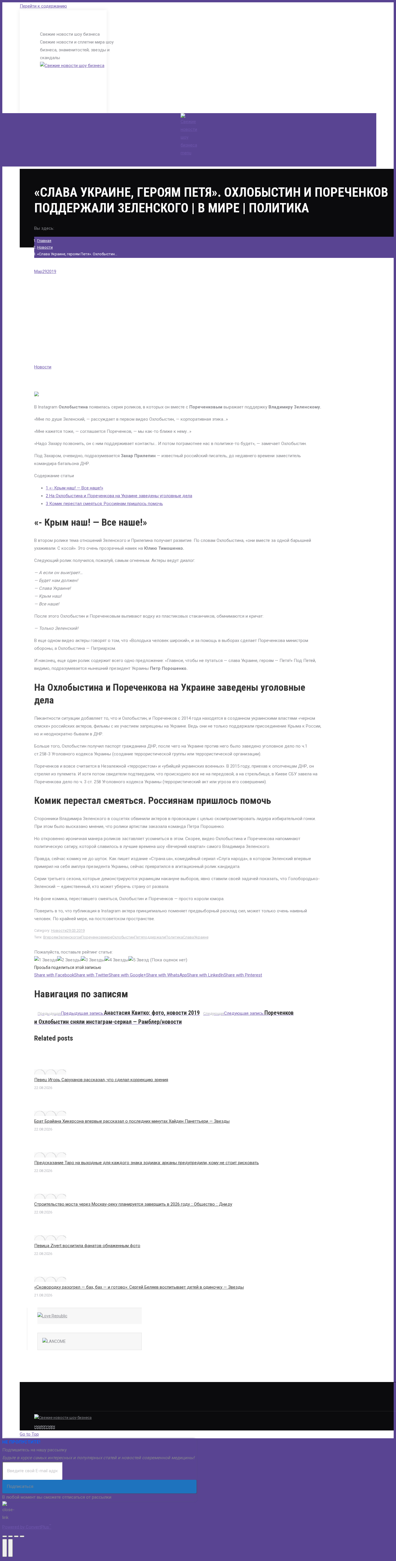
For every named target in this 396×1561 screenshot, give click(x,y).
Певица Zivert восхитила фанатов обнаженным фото (87, 1245)
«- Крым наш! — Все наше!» (74, 488)
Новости (45, 247)
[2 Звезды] (69, 960)
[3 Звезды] (93, 960)
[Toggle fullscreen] (16, 1536)
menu (186, 152)
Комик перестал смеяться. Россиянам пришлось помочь (104, 503)
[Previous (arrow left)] (4, 1548)
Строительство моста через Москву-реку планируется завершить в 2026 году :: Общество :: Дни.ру (133, 1204)
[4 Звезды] (116, 960)
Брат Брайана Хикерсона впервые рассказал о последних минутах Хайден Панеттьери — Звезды (132, 1121)
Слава (188, 937)
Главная (44, 240)
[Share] (10, 1536)
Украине (201, 937)
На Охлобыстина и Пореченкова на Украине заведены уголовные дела (119, 495)
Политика (174, 937)
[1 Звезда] (45, 960)
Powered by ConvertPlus (26, 1527)
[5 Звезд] (138, 960)
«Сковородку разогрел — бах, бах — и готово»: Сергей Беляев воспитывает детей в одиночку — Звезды (139, 1287)
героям (52, 937)
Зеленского (68, 937)
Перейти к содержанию (43, 6)
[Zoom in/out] (22, 1536)
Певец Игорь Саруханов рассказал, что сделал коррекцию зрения (101, 1079)
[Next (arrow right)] (10, 1548)
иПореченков (91, 937)
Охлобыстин (123, 937)
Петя (138, 937)
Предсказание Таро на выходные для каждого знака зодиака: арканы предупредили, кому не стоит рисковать (146, 1162)
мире (107, 937)
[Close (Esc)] (4, 1536)
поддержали (154, 937)
